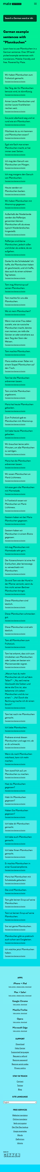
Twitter (20, 1085)
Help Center (12, 987)
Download (28, 987)
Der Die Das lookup (20, 1127)
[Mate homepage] (12, 3)
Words (20, 1135)
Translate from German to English (15, 82)
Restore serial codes (20, 1064)
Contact (20, 1081)
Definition (20, 1139)
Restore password (20, 1060)
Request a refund (20, 1056)
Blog (20, 1089)
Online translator (20, 1119)
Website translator (20, 1115)
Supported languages (20, 1052)
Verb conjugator (20, 1123)
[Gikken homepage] (11, 1154)
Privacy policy (20, 1068)
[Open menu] (35, 4)
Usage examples (20, 1131)
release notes (20, 987)
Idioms (20, 1143)
